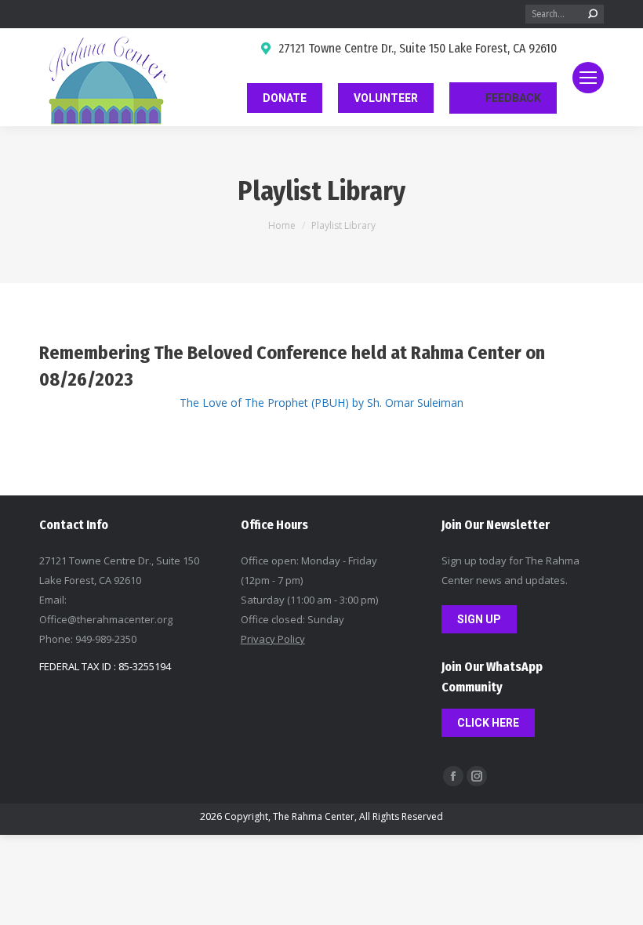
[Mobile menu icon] (588, 77)
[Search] (593, 14)
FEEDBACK (513, 98)
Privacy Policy (273, 639)
